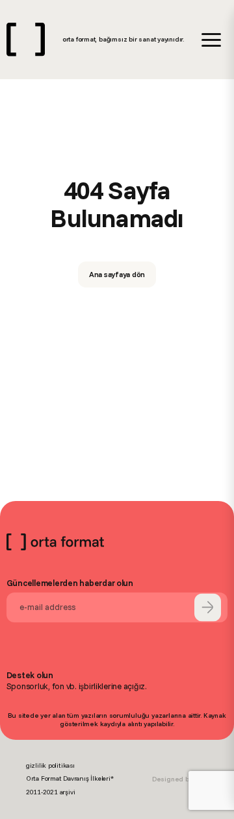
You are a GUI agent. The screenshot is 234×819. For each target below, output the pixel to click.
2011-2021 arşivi (50, 792)
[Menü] (211, 40)
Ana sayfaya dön (117, 274)
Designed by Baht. (180, 779)
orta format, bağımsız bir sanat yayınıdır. (123, 39)
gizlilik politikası (50, 765)
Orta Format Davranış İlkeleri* (70, 778)
